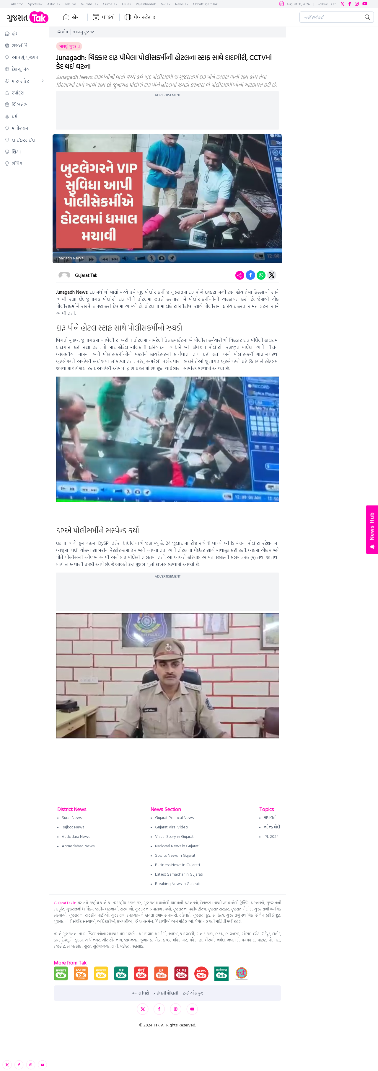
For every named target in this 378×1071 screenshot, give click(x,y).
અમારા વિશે (140, 993)
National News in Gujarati (177, 846)
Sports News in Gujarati (175, 855)
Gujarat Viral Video (171, 827)
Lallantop (16, 3)
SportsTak (35, 3)
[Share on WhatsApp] (261, 275)
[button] (24, 34)
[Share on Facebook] (250, 275)
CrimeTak (110, 3)
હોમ (75, 17)
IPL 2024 (271, 836)
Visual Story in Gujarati (175, 836)
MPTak (165, 3)
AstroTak (53, 3)
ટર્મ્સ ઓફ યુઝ (193, 993)
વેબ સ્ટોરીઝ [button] (144, 17)
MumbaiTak (89, 3)
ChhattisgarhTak (205, 3)
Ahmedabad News (78, 846)
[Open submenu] (42, 80)
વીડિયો (108, 17)
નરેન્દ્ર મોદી (272, 827)
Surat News (72, 817)
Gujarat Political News (174, 817)
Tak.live (70, 3)
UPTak (126, 3)
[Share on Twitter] (271, 275)
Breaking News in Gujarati (177, 883)
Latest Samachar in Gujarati (179, 874)
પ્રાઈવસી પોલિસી (166, 993)
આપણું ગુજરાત (83, 32)
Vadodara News (76, 836)
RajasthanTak (146, 3)
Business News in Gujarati (177, 864)
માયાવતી (270, 817)
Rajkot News (73, 827)
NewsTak (181, 3)
